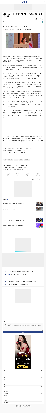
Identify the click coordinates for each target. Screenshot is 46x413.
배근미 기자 (5, 21)
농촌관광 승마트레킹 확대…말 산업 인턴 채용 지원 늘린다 (14, 152)
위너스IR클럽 (6, 402)
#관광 (5, 159)
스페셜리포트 (6, 398)
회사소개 (8, 408)
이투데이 (2, 10)
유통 (8, 10)
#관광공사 (20, 159)
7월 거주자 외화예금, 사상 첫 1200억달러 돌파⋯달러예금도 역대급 (16, 165)
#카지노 (16, 159)
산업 (6, 10)
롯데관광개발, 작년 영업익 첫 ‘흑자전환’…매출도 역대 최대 (14, 150)
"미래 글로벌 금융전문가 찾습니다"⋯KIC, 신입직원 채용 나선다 (15, 167)
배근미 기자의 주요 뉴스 (7, 164)
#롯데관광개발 (27, 159)
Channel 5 (6, 400)
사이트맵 (38, 408)
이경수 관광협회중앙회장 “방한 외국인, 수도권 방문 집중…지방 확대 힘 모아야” (18, 148)
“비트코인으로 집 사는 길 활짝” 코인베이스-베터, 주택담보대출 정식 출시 (17, 154)
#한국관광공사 (10, 159)
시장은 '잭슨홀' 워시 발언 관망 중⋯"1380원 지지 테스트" (14, 169)
